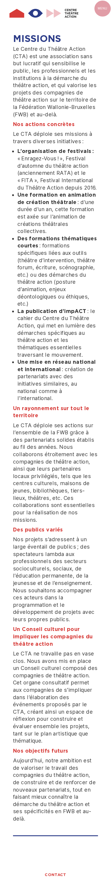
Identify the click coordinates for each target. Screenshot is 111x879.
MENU (102, 8)
